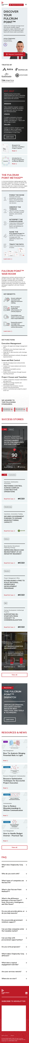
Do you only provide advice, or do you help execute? (13, 912)
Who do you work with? (10, 874)
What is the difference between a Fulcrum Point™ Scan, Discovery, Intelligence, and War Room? (13, 901)
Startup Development (10, 610)
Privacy (12, 1035)
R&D (6, 603)
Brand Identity (8, 546)
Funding (20, 514)
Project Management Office (12, 578)
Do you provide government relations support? (12, 921)
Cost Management (8, 831)
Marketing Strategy (9, 548)
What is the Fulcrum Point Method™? (11, 890)
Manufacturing (8, 507)
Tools (5, 741)
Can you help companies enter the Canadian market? (13, 930)
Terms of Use (5, 1035)
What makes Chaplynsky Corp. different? (13, 955)
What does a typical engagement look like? (10, 964)
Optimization (14, 482)
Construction (12, 475)
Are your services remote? (11, 972)
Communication (21, 776)
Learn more (10, 137)
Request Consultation (17, 5)
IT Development (13, 643)
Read (13, 151)
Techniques (7, 767)
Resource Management (9, 776)
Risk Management (8, 751)
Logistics (7, 635)
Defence (11, 429)
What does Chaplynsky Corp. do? (12, 866)
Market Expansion (17, 438)
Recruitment (16, 546)
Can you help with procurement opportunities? (12, 939)
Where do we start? (9, 979)
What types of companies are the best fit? (13, 882)
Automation (7, 483)
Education (7, 571)
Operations (7, 436)
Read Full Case (8, 467)
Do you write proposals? (11, 947)
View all (14, 675)
